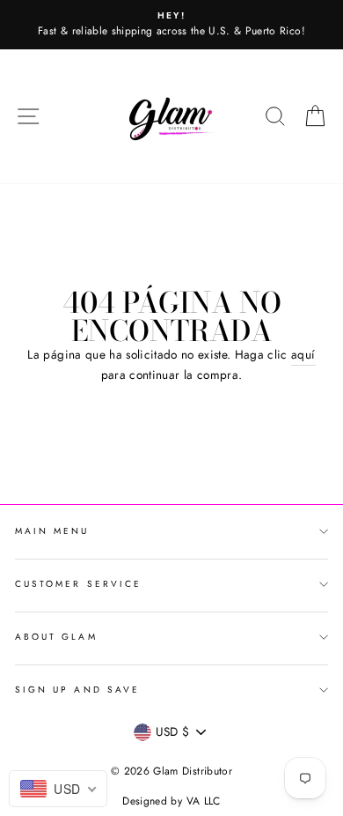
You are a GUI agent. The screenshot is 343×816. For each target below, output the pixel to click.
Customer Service (78, 583)
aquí (303, 354)
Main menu (52, 531)
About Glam (56, 636)
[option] (171, 25)
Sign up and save (77, 689)
